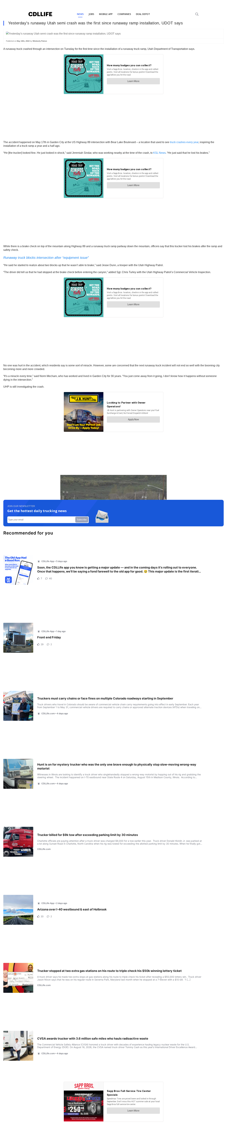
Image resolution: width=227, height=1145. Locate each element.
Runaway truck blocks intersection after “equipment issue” (46, 257)
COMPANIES (124, 14)
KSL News (159, 152)
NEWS (80, 14)
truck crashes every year (184, 142)
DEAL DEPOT (143, 14)
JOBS (91, 14)
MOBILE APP (106, 14)
